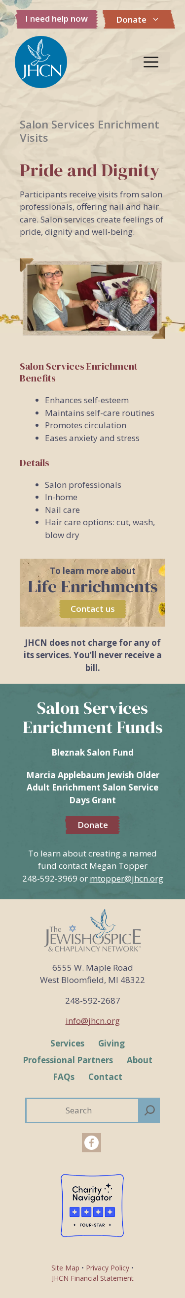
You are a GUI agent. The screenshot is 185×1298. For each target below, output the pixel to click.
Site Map (65, 1267)
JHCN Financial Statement (93, 1278)
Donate (131, 19)
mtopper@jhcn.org (126, 878)
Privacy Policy (107, 1267)
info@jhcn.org (93, 1020)
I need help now (56, 18)
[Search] (150, 1110)
